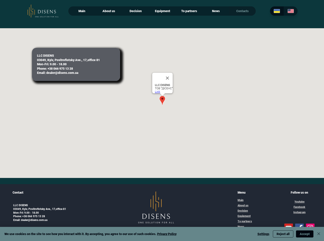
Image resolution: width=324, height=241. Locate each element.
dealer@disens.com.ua (62, 73)
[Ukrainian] (277, 11)
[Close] (318, 233)
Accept (305, 234)
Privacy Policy (167, 234)
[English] (291, 11)
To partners (245, 221)
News (241, 226)
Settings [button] (263, 234)
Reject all (283, 234)
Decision (243, 210)
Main (241, 200)
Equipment (244, 216)
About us (243, 205)
